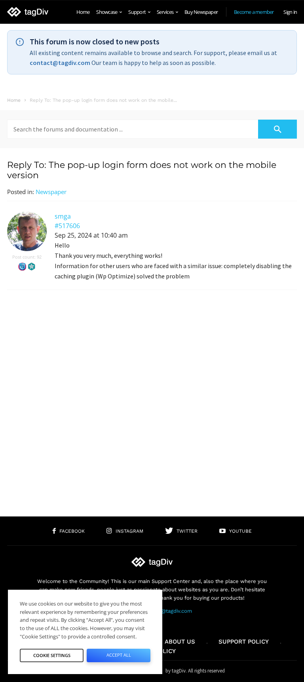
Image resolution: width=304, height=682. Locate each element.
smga (63, 216)
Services (165, 11)
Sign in (290, 11)
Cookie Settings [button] (51, 655)
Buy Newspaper (201, 11)
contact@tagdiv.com (60, 63)
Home (83, 11)
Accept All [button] (118, 655)
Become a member (254, 11)
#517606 (67, 225)
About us (180, 641)
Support (137, 11)
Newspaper (51, 192)
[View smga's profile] (27, 249)
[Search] (277, 129)
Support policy (243, 641)
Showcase (106, 11)
